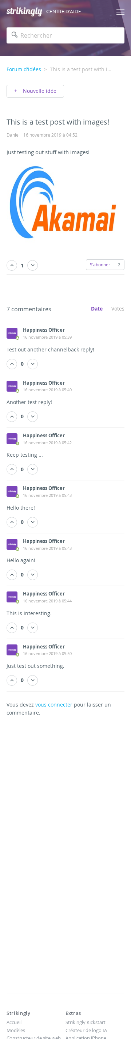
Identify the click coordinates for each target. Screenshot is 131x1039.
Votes (117, 308)
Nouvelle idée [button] (38, 90)
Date (97, 308)
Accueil (14, 1022)
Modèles (16, 1030)
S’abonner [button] (100, 264)
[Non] (32, 265)
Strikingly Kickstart (86, 1022)
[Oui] (12, 265)
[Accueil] (24, 11)
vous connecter (53, 704)
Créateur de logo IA (86, 1030)
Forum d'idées (24, 69)
